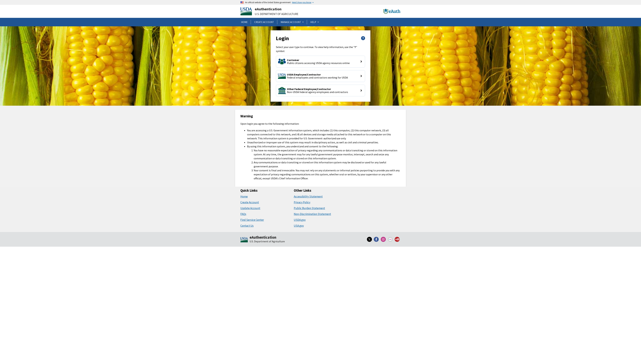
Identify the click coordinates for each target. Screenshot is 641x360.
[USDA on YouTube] (397, 239)
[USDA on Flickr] (390, 239)
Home (244, 196)
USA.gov (299, 226)
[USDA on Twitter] (369, 239)
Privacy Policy (302, 202)
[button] (320, 62)
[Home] (244, 240)
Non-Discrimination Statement (312, 214)
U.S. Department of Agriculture (276, 14)
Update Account (250, 208)
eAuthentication (268, 9)
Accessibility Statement (308, 196)
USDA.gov (300, 220)
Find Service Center (252, 220)
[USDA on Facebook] (376, 239)
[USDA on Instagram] (383, 239)
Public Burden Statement (309, 208)
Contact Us (247, 226)
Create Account (249, 202)
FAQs (243, 214)
